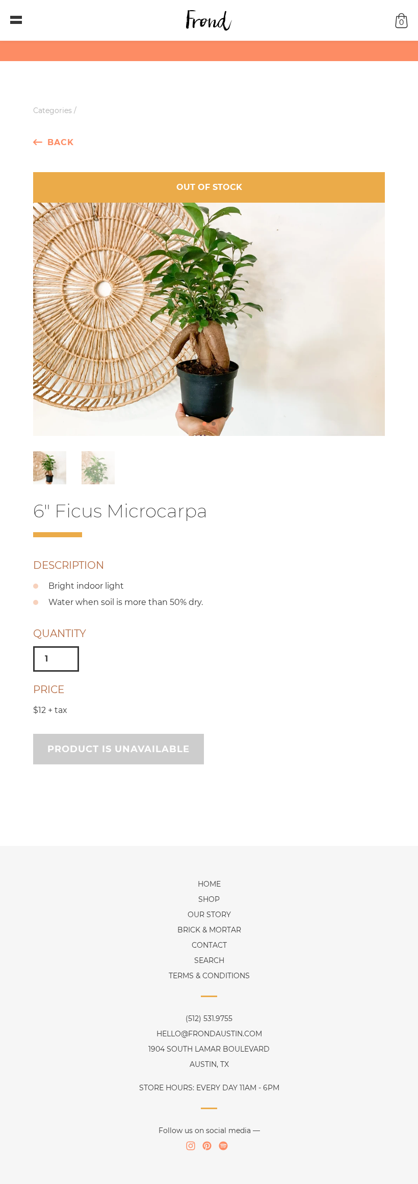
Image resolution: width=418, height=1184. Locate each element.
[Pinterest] (207, 1145)
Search (209, 960)
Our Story (209, 914)
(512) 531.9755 (209, 1018)
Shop (209, 899)
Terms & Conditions (209, 975)
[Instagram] (191, 1145)
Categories (52, 110)
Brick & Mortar (209, 929)
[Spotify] (223, 1145)
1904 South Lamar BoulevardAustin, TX (209, 1056)
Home (209, 884)
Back (60, 142)
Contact (209, 945)
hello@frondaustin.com (209, 1033)
